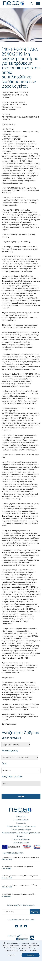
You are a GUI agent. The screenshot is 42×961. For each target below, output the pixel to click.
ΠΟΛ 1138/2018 (23, 545)
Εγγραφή (34, 912)
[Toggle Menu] (38, 3)
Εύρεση (21, 797)
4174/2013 (25, 132)
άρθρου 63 (11, 132)
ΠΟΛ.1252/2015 (11, 413)
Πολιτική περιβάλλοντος (21, 839)
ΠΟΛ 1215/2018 (29, 327)
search (31, 4)
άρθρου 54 (18, 217)
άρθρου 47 (19, 136)
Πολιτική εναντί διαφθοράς (21, 829)
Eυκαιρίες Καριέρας (21, 820)
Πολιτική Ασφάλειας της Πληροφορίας (21, 826)
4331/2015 (7, 139)
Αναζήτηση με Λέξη (12, 776)
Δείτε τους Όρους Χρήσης (28, 950)
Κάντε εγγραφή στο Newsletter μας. (21, 905)
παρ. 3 (9, 136)
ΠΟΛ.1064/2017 (12, 154)
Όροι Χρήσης (21, 816)
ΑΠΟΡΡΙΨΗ (11, 955)
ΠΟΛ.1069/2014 (13, 188)
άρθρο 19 (15, 374)
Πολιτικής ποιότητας (21, 843)
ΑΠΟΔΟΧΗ (30, 955)
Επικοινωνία (21, 823)
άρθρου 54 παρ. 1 (20, 293)
